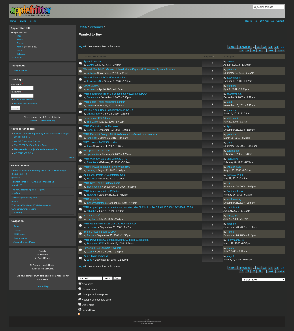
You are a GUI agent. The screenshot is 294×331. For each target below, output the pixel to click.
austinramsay (234, 199)
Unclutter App (48, 120)
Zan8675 (91, 195)
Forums (22, 21)
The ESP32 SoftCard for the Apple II (31, 145)
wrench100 (16, 185)
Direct (33, 120)
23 (270, 47)
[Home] (30, 16)
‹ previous (244, 47)
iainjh (90, 105)
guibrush (15, 177)
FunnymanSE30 (95, 243)
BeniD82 (91, 130)
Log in (81, 46)
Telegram (21, 54)
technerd (91, 89)
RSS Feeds (18, 234)
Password (17, 91)
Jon (89, 146)
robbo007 (92, 138)
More (71, 157)
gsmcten (231, 69)
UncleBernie (233, 207)
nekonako (92, 227)
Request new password (25, 103)
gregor (14, 201)
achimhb (91, 211)
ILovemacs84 (94, 81)
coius (229, 183)
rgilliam (91, 73)
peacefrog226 (234, 94)
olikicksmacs (94, 113)
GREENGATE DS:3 (23, 153)
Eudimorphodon (235, 191)
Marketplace (96, 26)
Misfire (20, 46)
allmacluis (232, 215)
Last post (229, 56)
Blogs (16, 226)
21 (258, 47)
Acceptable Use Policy (24, 242)
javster (90, 65)
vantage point (234, 167)
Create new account (24, 99)
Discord (20, 43)
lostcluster (92, 178)
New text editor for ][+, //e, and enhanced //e (35, 149)
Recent (32, 21)
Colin (229, 142)
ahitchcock (232, 118)
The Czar (92, 121)
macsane (232, 223)
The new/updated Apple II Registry (28, 189)
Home (13, 21)
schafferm (16, 193)
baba (89, 259)
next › (271, 50)
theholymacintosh (96, 203)
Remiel (90, 235)
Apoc (229, 126)
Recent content (20, 70)
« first (232, 47)
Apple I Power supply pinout (27, 141)
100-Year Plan (267, 21)
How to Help (43, 286)
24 (276, 47)
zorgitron (91, 219)
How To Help (251, 21)
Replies (208, 56)
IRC (19, 36)
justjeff (230, 256)
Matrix (20, 39)
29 (260, 50)
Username (17, 84)
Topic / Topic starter (96, 56)
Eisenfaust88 (94, 186)
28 (254, 50)
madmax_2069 (235, 175)
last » (281, 50)
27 (247, 50)
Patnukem (92, 162)
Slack (19, 50)
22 (264, 47)
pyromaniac (93, 154)
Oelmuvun (92, 97)
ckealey (91, 170)
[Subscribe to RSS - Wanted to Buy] (79, 314)
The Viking (16, 212)
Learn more (16, 57)
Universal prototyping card (24, 197)
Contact (280, 21)
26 (241, 50)
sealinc (90, 251)
